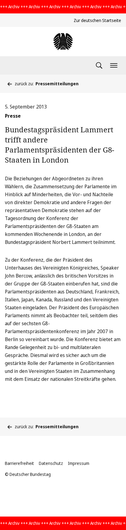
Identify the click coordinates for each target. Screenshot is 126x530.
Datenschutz (51, 463)
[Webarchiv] (63, 41)
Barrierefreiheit (19, 463)
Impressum (78, 463)
